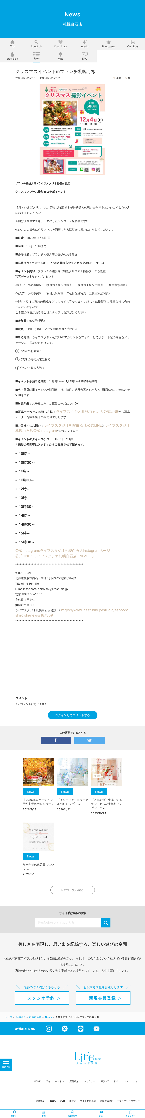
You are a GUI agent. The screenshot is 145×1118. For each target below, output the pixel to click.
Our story (133, 46)
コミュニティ (130, 1081)
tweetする (89, 740)
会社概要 (40, 1100)
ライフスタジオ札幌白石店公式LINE (73, 425)
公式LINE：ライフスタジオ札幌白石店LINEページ (55, 556)
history (52, 1100)
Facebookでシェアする (56, 740)
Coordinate (60, 46)
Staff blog (12, 58)
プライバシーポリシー (128, 1100)
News (36, 58)
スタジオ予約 (41, 998)
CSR (62, 1100)
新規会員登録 (102, 998)
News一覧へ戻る (72, 890)
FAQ (84, 58)
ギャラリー (89, 1081)
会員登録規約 (106, 1100)
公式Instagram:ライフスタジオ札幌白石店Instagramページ (62, 550)
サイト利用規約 (88, 1100)
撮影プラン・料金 (109, 1081)
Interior (85, 46)
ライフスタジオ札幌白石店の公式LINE (87, 411)
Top (12, 46)
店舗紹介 (73, 1081)
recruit (72, 1100)
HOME (37, 1081)
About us (36, 46)
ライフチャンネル (55, 1081)
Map (60, 58)
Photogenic (109, 46)
